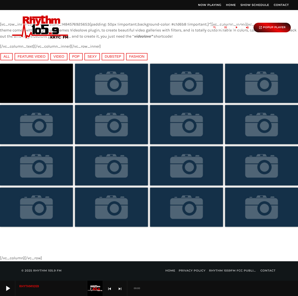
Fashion (136, 57)
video (58, 57)
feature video (32, 57)
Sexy (92, 57)
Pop (76, 57)
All (6, 57)
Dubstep (113, 57)
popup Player (272, 27)
